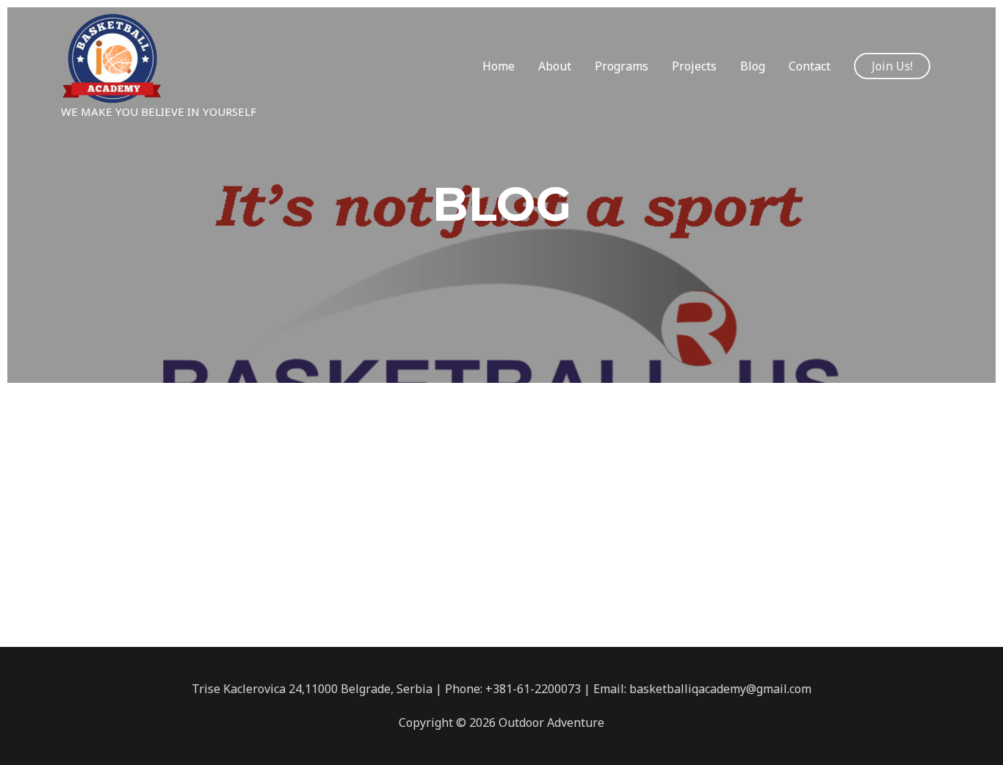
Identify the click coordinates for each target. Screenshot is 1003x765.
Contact (809, 66)
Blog (752, 66)
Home (498, 66)
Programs (621, 66)
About (554, 66)
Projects (694, 66)
